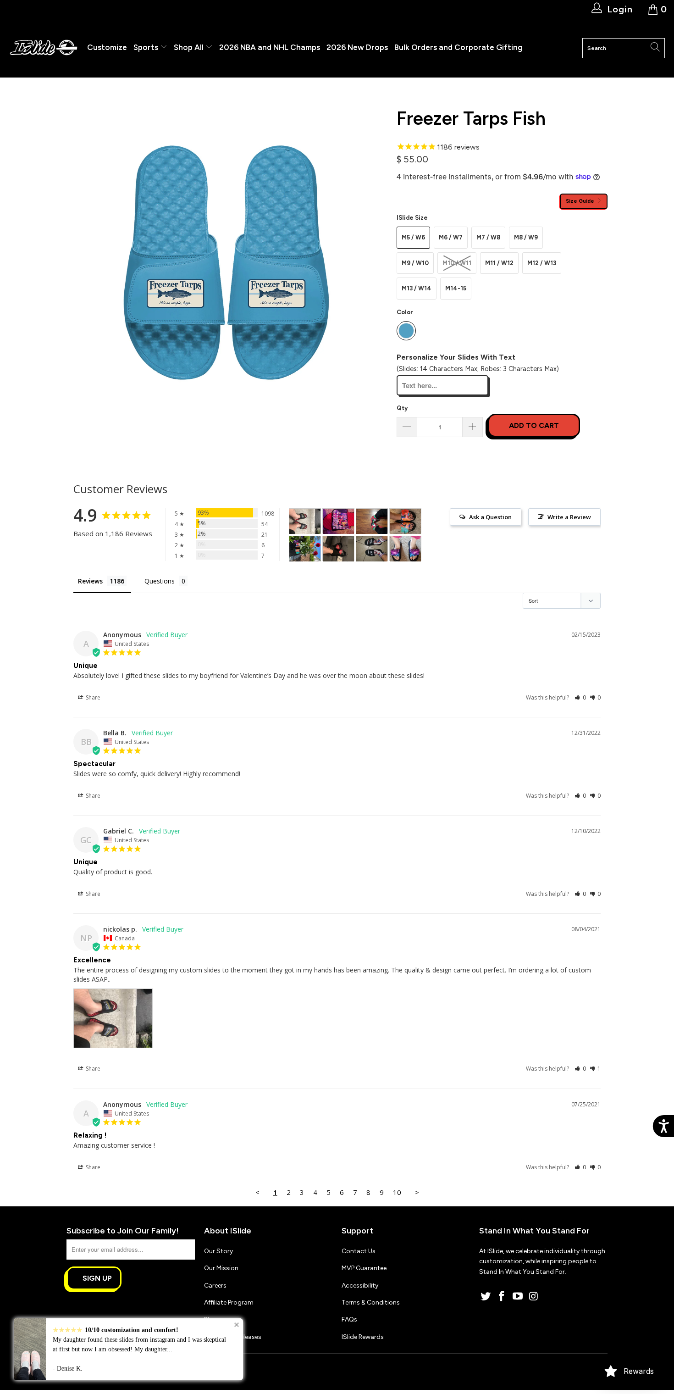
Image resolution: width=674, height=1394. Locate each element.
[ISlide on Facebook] (502, 1297)
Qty (402, 408)
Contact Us (359, 1251)
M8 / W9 (526, 237)
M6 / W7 (451, 237)
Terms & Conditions (371, 1302)
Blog (210, 1319)
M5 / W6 (413, 237)
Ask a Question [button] (490, 517)
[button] (580, 697)
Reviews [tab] (90, 581)
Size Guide (581, 201)
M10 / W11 (456, 263)
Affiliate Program (229, 1302)
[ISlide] (43, 48)
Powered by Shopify (138, 1368)
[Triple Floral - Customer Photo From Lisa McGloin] (405, 521)
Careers (215, 1285)
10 (397, 1192)
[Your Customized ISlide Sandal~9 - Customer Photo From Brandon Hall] (338, 521)
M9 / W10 (415, 263)
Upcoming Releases (232, 1337)
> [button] (417, 1192)
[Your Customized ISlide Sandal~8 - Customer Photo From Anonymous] (338, 548)
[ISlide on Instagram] (534, 1297)
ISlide (98, 1368)
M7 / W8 (488, 237)
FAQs (349, 1319)
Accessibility (360, 1285)
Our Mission (221, 1268)
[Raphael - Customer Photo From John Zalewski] (371, 521)
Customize (107, 47)
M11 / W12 (499, 263)
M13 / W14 (416, 288)
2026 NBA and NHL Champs (269, 47)
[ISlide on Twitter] (486, 1297)
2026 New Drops (357, 47)
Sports (146, 47)
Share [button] (92, 697)
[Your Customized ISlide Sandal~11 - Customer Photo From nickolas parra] (304, 521)
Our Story (218, 1251)
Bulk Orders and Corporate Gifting (458, 47)
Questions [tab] (159, 581)
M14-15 (455, 288)
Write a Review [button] (569, 517)
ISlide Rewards (363, 1337)
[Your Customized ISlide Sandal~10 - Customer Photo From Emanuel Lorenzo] (371, 548)
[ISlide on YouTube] (518, 1297)
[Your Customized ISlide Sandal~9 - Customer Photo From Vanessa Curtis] (405, 548)
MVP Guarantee (364, 1268)
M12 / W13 (541, 263)
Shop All (189, 47)
